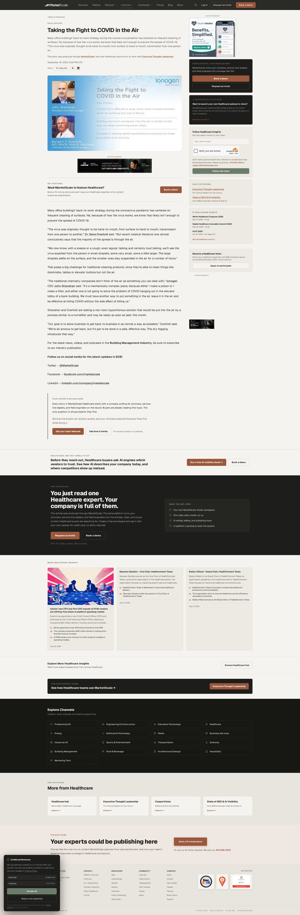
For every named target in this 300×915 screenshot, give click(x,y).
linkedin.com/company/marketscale (85, 383)
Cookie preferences (244, 910)
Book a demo (171, 189)
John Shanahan (64, 286)
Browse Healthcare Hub (237, 665)
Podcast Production (91, 887)
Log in (204, 5)
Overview (83, 5)
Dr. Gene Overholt (96, 234)
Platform (96, 5)
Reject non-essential (31, 898)
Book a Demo (172, 895)
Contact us (52, 887)
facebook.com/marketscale (82, 374)
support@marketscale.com (205, 165)
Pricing (160, 5)
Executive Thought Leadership (157, 56)
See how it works (98, 431)
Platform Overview (91, 875)
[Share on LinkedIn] (78, 68)
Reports (114, 883)
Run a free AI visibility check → (206, 462)
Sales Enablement (91, 891)
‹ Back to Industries (56, 17)
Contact (170, 879)
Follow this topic (221, 171)
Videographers (145, 883)
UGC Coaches (144, 887)
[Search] (195, 4)
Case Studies (116, 879)
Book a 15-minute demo (190, 841)
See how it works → (200, 120)
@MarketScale (69, 365)
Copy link (63, 68)
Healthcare (55, 23)
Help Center (116, 899)
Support (170, 899)
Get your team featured (68, 431)
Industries (126, 5)
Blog (170, 5)
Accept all (32, 891)
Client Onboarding (118, 895)
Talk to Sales (172, 883)
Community (144, 5)
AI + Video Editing (91, 883)
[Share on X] (72, 68)
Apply (141, 895)
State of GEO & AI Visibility (206, 197)
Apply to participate (220, 265)
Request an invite (222, 5)
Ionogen (171, 281)
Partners (170, 891)
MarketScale (87, 56)
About (180, 5)
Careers (170, 887)
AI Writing (88, 879)
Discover (109, 5)
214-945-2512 (236, 162)
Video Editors (144, 879)
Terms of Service (216, 910)
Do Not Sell (230, 910)
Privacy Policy (202, 910)
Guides (142, 891)
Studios (114, 887)
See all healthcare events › (203, 239)
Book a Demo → (54, 890)
